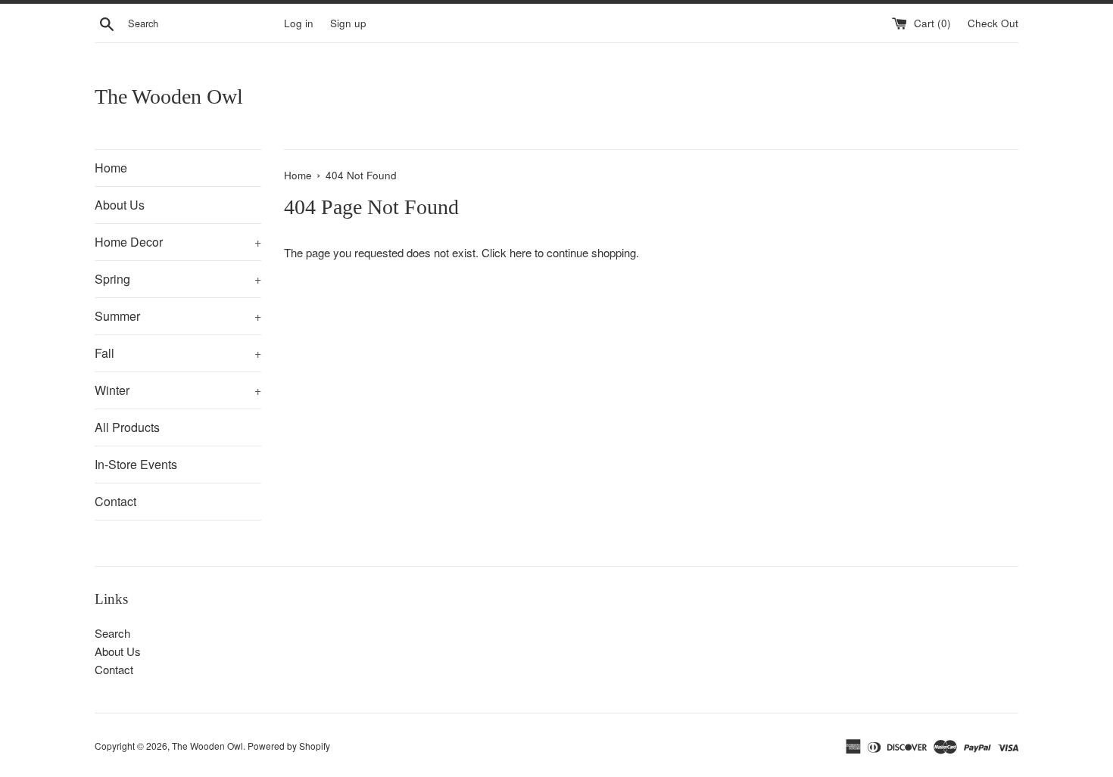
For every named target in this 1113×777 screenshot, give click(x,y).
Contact (115, 501)
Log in (298, 23)
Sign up (348, 23)
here (521, 252)
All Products (127, 427)
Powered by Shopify (289, 745)
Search (112, 633)
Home (111, 167)
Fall (178, 353)
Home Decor (178, 241)
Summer (178, 316)
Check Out (993, 23)
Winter (178, 390)
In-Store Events (136, 464)
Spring (178, 278)
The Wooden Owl (169, 96)
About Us (120, 204)
